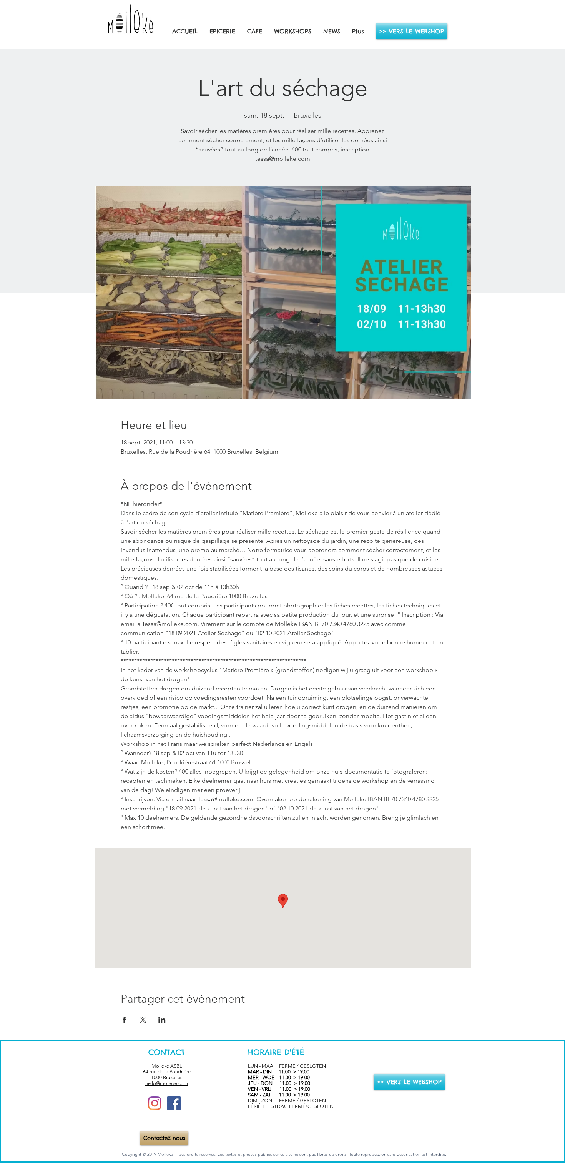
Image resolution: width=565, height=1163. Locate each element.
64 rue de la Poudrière (167, 1072)
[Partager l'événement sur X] (143, 1020)
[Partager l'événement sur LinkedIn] (162, 1020)
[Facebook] (174, 1103)
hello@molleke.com (166, 1083)
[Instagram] (154, 1103)
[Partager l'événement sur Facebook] (124, 1020)
